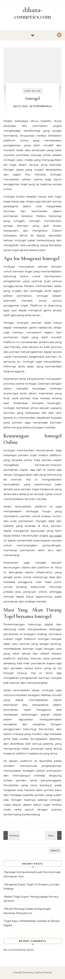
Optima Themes (43, 972)
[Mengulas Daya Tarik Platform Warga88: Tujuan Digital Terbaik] (54, 835)
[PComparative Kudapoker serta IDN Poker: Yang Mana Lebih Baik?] (11, 835)
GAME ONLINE (32, 91)
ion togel (55, 535)
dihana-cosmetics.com (32, 13)
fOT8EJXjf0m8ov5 (42, 106)
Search (54, 850)
